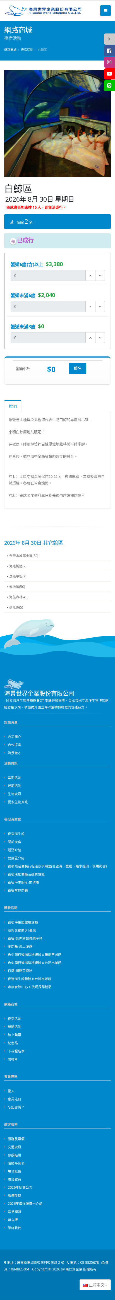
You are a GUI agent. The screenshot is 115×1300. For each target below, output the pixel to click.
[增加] (90, 275)
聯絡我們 (14, 1228)
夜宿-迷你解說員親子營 (25, 938)
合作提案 (14, 744)
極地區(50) (17, 586)
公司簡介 (14, 736)
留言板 (13, 1219)
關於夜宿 (14, 842)
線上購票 (14, 1035)
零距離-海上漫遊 (20, 946)
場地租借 (14, 1171)
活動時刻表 (16, 1163)
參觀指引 (14, 1155)
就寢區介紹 (16, 858)
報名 (78, 368)
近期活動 (14, 785)
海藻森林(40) (18, 597)
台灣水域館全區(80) (24, 555)
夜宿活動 (14, 1018)
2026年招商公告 (20, 1187)
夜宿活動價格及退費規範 (26, 874)
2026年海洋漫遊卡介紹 (25, 1203)
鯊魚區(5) (16, 607)
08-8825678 (89, 1262)
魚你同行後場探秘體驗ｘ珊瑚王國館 (34, 954)
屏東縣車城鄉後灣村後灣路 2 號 (40, 1262)
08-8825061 (20, 1269)
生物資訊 (14, 794)
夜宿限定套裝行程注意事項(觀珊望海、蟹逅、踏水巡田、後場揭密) (57, 866)
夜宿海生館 (16, 833)
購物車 (13, 1059)
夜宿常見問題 (18, 890)
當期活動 (14, 777)
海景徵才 (14, 753)
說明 (13, 406)
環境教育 (14, 1179)
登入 (11, 1091)
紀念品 (13, 1043)
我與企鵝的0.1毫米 (22, 930)
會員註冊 (14, 1099)
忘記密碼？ (16, 1107)
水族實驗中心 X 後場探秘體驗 (30, 987)
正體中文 (96, 1284)
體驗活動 (14, 1026)
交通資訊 (14, 1147)
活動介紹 (14, 850)
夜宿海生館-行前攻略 (23, 882)
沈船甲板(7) (18, 576)
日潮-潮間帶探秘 (20, 970)
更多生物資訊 (18, 802)
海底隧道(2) (18, 566)
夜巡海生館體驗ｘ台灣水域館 (29, 978)
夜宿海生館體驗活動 (23, 922)
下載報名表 (16, 1051)
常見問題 (14, 1211)
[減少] (100, 275)
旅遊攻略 (14, 1195)
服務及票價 (16, 1139)
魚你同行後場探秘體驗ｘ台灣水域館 (34, 962)
